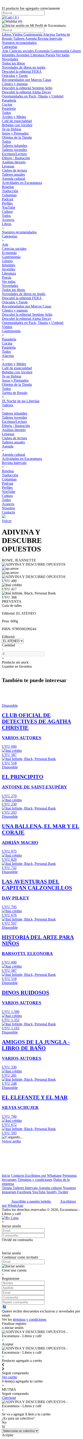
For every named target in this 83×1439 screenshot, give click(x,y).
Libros (7, 34)
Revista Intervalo (50, 38)
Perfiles (7, 203)
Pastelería (9, 109)
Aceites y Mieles (14, 117)
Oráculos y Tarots (15, 76)
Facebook (24, 1192)
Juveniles (23, 55)
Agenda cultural (13, 179)
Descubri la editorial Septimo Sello (27, 88)
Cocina (7, 104)
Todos (6, 113)
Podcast (7, 199)
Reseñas (8, 187)
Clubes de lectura (14, 170)
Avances (8, 220)
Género (75, 51)
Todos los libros (13, 63)
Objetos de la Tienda (17, 137)
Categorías (9, 47)
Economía (42, 51)
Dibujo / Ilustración (16, 158)
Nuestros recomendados (19, 43)
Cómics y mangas (15, 84)
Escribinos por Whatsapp (43, 1175)
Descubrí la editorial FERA (22, 71)
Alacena (49, 34)
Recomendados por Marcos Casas (26, 80)
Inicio (6, 1175)
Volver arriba (11, 1141)
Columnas (9, 195)
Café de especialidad (17, 121)
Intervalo (32, 1188)
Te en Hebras (11, 129)
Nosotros (8, 508)
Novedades (10, 59)
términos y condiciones (29, 1319)
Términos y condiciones (35, 1180)
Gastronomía (33, 34)
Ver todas (62, 55)
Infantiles (9, 55)
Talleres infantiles (14, 146)
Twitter (63, 1192)
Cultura (7, 211)
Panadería (9, 100)
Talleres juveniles (14, 150)
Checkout (9, 1398)
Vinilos (18, 34)
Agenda (31, 38)
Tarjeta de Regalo (14, 393)
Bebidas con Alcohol (17, 125)
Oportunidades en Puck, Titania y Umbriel (32, 96)
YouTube (8, 207)
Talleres (19, 38)
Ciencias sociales (22, 51)
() (15, 17)
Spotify (52, 1192)
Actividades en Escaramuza (22, 183)
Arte (5, 51)
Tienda (7, 1188)
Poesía (50, 55)
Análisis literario (14, 162)
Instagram (9, 1192)
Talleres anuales (13, 174)
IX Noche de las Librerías (20, 401)
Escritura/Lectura (14, 154)
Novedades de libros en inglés (23, 67)
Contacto (8, 512)
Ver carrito (9, 1377)
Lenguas (8, 166)
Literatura (37, 55)
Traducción (10, 191)
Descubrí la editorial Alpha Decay (26, 92)
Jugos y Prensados (15, 133)
